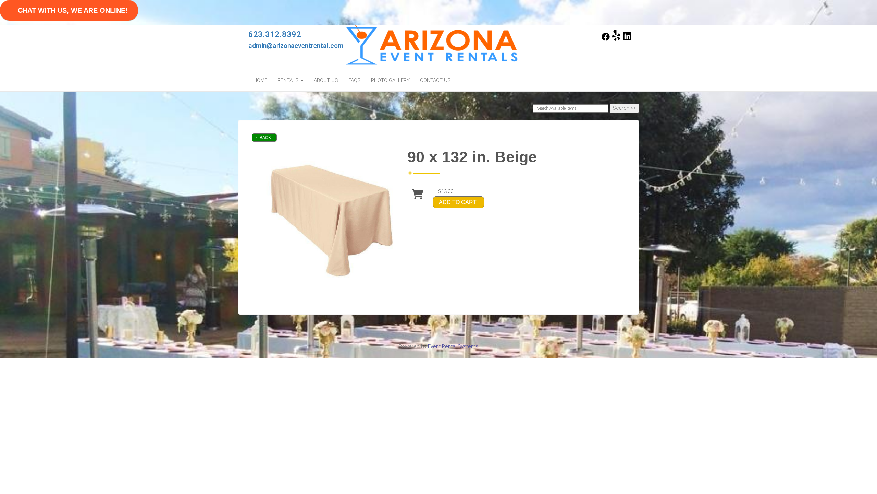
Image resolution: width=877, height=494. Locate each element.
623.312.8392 (274, 34)
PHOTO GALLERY (390, 80)
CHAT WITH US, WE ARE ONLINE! (73, 10)
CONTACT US (435, 80)
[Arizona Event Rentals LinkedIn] (627, 39)
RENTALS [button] (288, 80)
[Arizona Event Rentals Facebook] (606, 39)
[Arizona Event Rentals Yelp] (616, 39)
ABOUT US (326, 80)
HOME (260, 80)
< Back (263, 137)
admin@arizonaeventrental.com (296, 46)
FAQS (354, 80)
